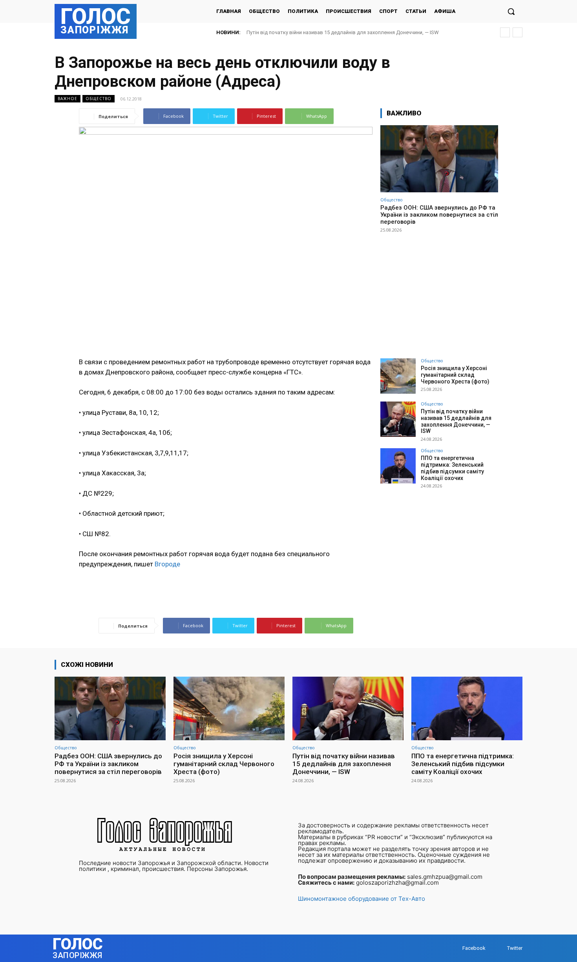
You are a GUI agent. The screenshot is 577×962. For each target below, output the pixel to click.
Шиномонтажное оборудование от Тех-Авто (361, 898)
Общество (98, 98)
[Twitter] (499, 948)
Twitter (514, 948)
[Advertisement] (439, 292)
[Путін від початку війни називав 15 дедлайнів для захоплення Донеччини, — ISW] (398, 419)
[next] (517, 32)
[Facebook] (455, 948)
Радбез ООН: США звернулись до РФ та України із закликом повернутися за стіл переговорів (439, 214)
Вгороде (167, 564)
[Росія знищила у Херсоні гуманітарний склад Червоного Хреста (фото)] (398, 376)
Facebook (474, 948)
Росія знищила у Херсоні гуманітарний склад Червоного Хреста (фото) (455, 375)
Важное (67, 98)
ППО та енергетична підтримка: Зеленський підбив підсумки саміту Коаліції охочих (348, 32)
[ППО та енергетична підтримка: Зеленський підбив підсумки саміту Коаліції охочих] (398, 466)
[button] (511, 11)
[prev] (505, 32)
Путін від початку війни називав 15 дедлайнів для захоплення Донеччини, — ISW (456, 421)
